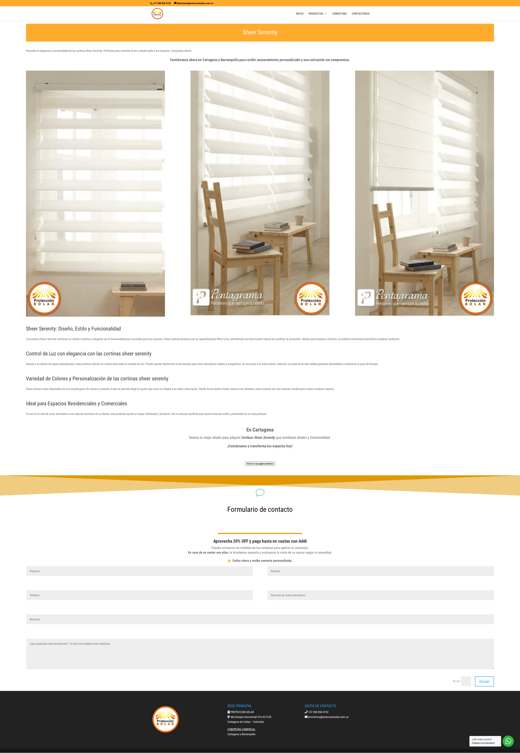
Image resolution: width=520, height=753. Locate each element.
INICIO (299, 13)
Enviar (484, 681)
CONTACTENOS (361, 13)
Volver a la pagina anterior (260, 463)
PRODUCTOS (316, 13)
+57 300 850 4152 (162, 3)
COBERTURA (339, 13)
